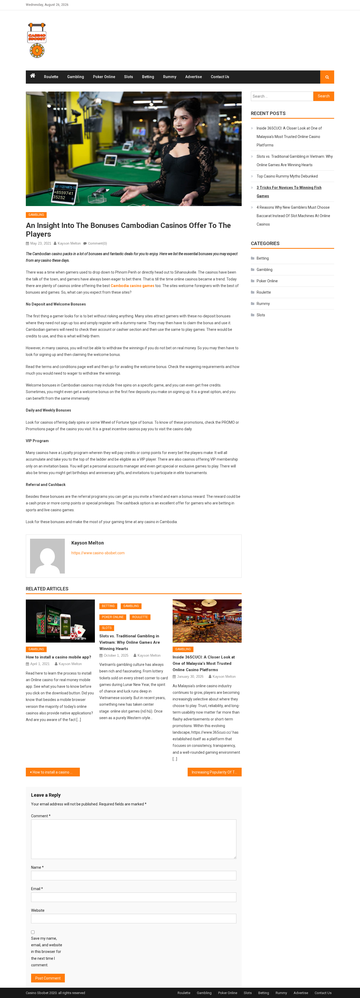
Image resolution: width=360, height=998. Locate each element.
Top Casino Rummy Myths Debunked (287, 176)
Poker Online (104, 77)
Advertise (193, 77)
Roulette (51, 77)
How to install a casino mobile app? (58, 657)
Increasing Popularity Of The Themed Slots (217, 772)
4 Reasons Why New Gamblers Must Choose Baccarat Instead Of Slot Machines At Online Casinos (293, 215)
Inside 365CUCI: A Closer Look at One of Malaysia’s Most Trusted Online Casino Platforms (204, 663)
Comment (41, 816)
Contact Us (220, 77)
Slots (128, 77)
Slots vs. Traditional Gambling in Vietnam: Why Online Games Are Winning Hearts (129, 642)
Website (38, 910)
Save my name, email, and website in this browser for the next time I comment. (46, 951)
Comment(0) (97, 243)
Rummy (169, 77)
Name (37, 867)
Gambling (75, 77)
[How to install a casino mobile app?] (60, 621)
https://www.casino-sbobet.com (98, 553)
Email (37, 889)
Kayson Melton (69, 243)
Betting (148, 77)
